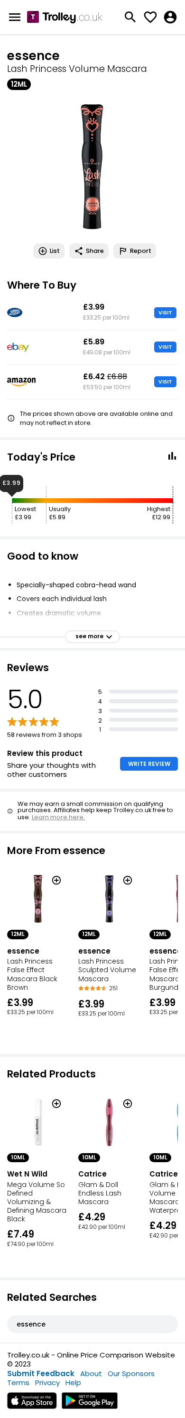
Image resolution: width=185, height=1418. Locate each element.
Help (73, 1383)
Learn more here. (58, 817)
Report (140, 250)
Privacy (47, 1383)
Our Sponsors (131, 1373)
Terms (18, 1383)
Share (95, 250)
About (91, 1373)
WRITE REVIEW (149, 764)
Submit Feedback (40, 1373)
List (55, 250)
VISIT (165, 312)
